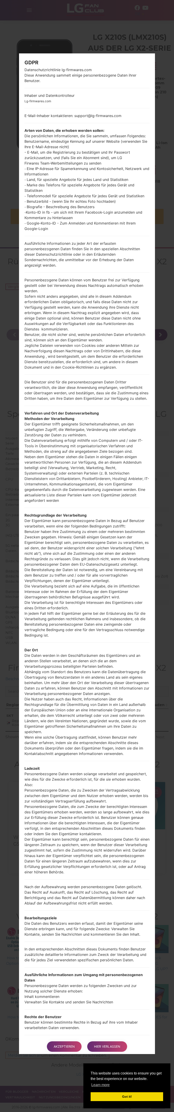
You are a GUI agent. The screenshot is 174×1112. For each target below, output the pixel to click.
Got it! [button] (127, 1096)
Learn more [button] (100, 1085)
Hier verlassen (107, 1046)
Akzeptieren (64, 1046)
